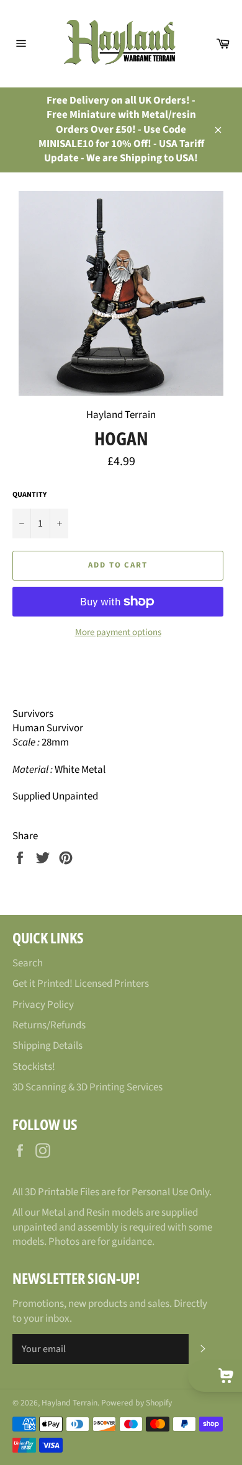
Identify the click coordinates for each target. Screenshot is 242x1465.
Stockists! (33, 1066)
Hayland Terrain (69, 1403)
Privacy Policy (43, 1004)
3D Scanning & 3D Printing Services (87, 1087)
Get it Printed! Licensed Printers (80, 983)
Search (27, 963)
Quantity (29, 495)
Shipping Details (47, 1045)
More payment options (118, 632)
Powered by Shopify (136, 1403)
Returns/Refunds (49, 1025)
